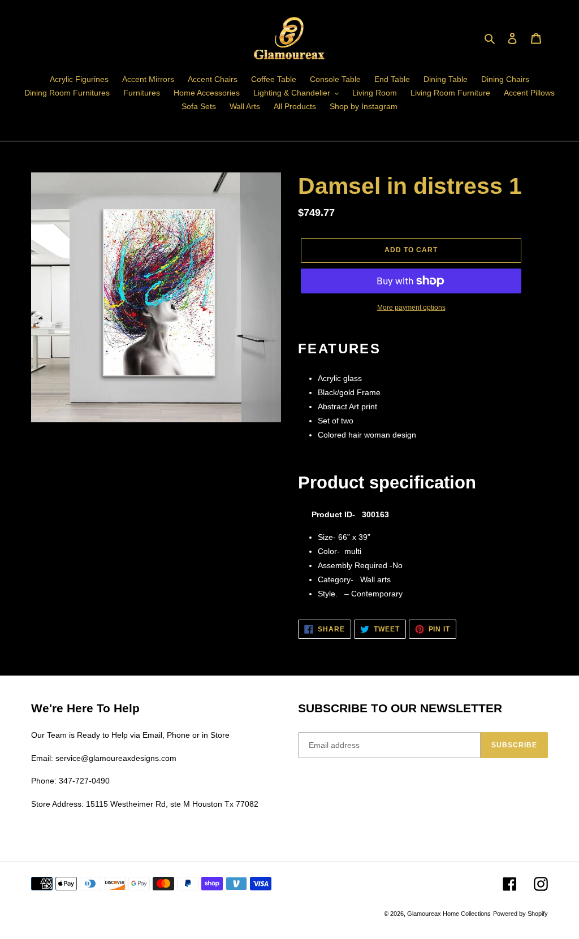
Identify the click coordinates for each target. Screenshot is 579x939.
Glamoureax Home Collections (449, 913)
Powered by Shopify (520, 913)
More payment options (411, 307)
